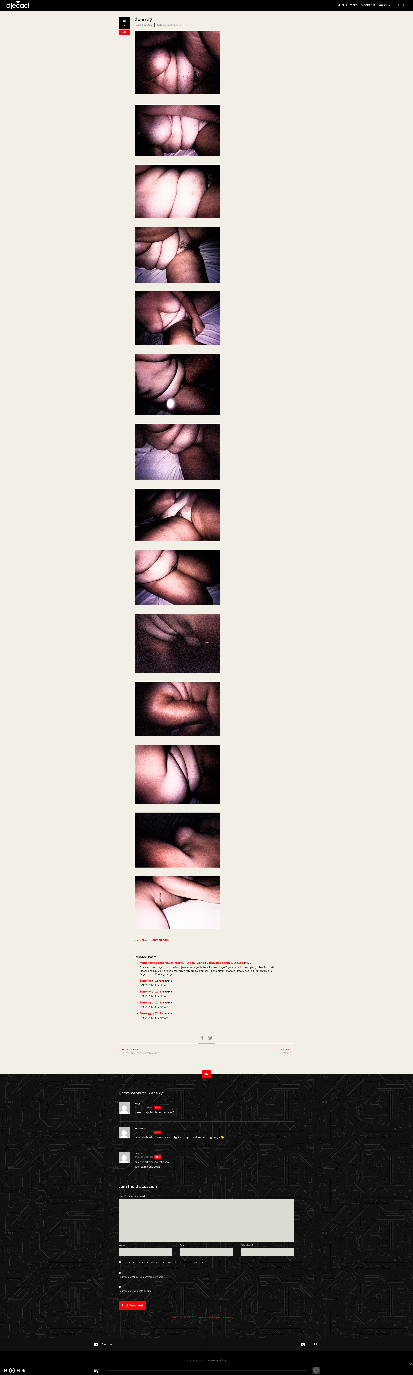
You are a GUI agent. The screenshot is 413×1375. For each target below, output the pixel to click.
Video (354, 5)
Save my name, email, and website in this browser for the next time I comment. (164, 1262)
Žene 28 (285, 1051)
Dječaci (239, 962)
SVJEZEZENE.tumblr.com (152, 940)
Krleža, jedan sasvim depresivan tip (140, 1051)
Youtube (106, 1344)
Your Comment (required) (132, 1196)
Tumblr (313, 1344)
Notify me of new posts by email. (136, 1291)
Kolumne (176, 25)
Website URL (248, 1245)
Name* (122, 1245)
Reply (157, 1108)
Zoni (158, 980)
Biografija (368, 5)
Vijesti (382, 5)
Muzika (342, 5)
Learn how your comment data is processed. (201, 1317)
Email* (183, 1245)
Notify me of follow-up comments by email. (142, 1277)
